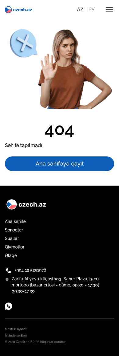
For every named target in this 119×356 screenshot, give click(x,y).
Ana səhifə (15, 221)
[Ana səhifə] (18, 9)
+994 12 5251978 (30, 270)
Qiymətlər (14, 247)
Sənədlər (14, 230)
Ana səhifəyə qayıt (60, 163)
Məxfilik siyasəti (16, 329)
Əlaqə (11, 255)
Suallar (12, 238)
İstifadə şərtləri (16, 335)
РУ (91, 9)
